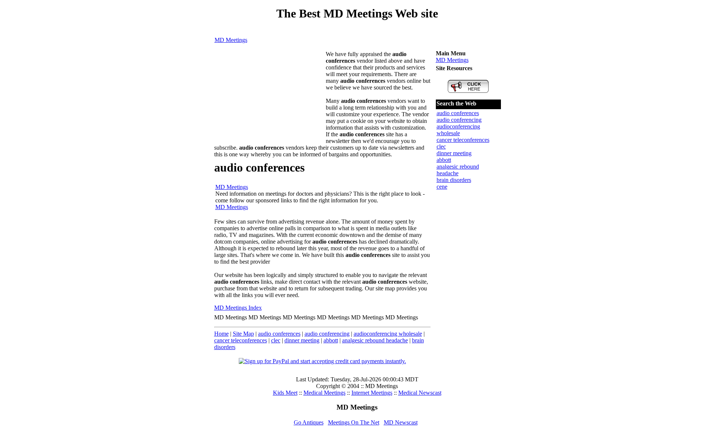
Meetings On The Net (353, 422)
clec (275, 340)
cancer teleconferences (240, 340)
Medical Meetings (324, 393)
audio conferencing (327, 333)
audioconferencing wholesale (388, 333)
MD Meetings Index (238, 307)
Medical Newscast (419, 393)
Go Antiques (309, 422)
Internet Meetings (371, 393)
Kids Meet (285, 393)
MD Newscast (401, 422)
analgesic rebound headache (375, 340)
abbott (331, 340)
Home (221, 333)
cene (442, 186)
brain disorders (454, 180)
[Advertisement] (270, 97)
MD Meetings (231, 40)
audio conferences (279, 333)
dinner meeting (301, 340)
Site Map (243, 333)
